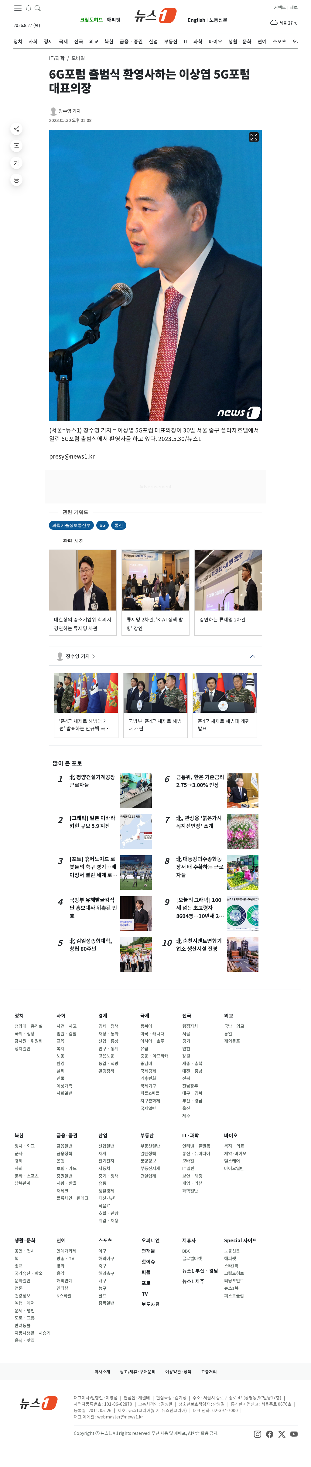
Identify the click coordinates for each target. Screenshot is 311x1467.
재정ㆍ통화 (108, 1034)
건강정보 (22, 1296)
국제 (144, 1016)
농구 (102, 1288)
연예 (61, 1240)
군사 (18, 1153)
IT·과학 (190, 1135)
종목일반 (106, 1303)
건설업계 (148, 1176)
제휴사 (189, 1240)
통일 (228, 1034)
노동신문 (218, 20)
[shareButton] (16, 129)
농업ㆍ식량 (108, 1063)
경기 (186, 1041)
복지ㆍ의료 (234, 1146)
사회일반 (64, 1093)
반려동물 (22, 1325)
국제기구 (148, 1086)
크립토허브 (91, 20)
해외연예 (64, 1281)
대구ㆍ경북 (192, 1093)
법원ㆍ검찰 (66, 1034)
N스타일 (63, 1296)
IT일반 (188, 1168)
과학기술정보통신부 (71, 525)
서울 (186, 1034)
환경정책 (106, 1071)
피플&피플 (149, 1093)
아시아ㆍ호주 (152, 1041)
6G (102, 525)
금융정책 (64, 1153)
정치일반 (22, 1048)
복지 (60, 1048)
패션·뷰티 (107, 1198)
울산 (186, 1108)
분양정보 (148, 1161)
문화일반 (22, 1281)
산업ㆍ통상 (108, 1041)
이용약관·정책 (178, 1371)
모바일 (188, 1161)
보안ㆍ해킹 (192, 1176)
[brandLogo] (155, 14)
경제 (103, 1016)
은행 (60, 1161)
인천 (186, 1048)
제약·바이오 (235, 1153)
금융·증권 (66, 1135)
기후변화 (148, 1078)
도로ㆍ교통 (25, 1318)
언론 (18, 1288)
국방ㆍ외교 (234, 1026)
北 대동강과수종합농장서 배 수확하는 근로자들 (200, 867)
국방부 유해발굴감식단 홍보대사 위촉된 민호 (93, 908)
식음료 (104, 1206)
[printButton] (16, 180)
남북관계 (22, 1183)
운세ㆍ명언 (25, 1311)
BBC (186, 1251)
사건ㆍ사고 (66, 1026)
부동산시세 (150, 1168)
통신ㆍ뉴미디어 (196, 1153)
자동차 (104, 1168)
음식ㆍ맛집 (25, 1340)
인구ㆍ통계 (108, 1048)
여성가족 (64, 1086)
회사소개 (102, 1371)
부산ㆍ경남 (192, 1101)
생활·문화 (25, 1240)
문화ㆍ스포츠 (27, 1176)
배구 (102, 1281)
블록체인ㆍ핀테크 (72, 1198)
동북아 (146, 1026)
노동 (60, 1056)
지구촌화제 (150, 1101)
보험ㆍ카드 (66, 1168)
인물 (60, 1078)
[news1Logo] (38, 1403)
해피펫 (114, 20)
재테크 (62, 1191)
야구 (102, 1251)
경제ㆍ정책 (108, 1026)
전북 (186, 1078)
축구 (102, 1266)
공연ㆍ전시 (25, 1251)
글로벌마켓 (192, 1258)
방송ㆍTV (65, 1258)
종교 (18, 1266)
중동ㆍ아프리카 (154, 1056)
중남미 (146, 1063)
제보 (294, 7)
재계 (102, 1153)
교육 (60, 1041)
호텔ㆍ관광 (108, 1213)
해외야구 (106, 1258)
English (196, 20)
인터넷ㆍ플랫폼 (196, 1146)
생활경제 (106, 1191)
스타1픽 (231, 1266)
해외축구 (106, 1273)
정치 (19, 1016)
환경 (60, 1063)
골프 (102, 1296)
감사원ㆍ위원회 (29, 1041)
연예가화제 (66, 1251)
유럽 (144, 1048)
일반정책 (148, 1153)
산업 (103, 1135)
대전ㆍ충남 (192, 1071)
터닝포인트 (234, 1281)
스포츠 (105, 1240)
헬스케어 (232, 1161)
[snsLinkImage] (257, 1434)
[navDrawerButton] (17, 8)
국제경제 (148, 1071)
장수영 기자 (70, 111)
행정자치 (190, 1026)
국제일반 (148, 1108)
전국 (186, 1016)
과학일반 (190, 1191)
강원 (186, 1056)
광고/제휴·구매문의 (138, 1371)
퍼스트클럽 (234, 1296)
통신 (118, 525)
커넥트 (280, 7)
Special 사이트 (240, 1240)
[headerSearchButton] (38, 7)
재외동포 (232, 1041)
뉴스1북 (231, 1288)
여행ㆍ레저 (25, 1303)
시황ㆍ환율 (66, 1183)
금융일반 (64, 1146)
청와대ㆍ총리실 (29, 1026)
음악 (60, 1273)
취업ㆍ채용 (108, 1220)
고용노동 (106, 1056)
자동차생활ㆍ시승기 (32, 1333)
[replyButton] (16, 146)
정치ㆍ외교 (25, 1146)
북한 (19, 1135)
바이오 (231, 1135)
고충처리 (209, 1371)
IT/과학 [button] (57, 58)
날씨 (60, 1071)
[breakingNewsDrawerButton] (29, 7)
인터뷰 (62, 1288)
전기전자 (106, 1161)
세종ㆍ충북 (192, 1063)
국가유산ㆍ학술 (29, 1273)
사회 (61, 1016)
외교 (228, 1016)
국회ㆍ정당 (25, 1034)
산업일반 (106, 1146)
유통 (102, 1183)
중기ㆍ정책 (108, 1176)
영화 (60, 1266)
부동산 (147, 1135)
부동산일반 (150, 1146)
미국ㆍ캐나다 (152, 1034)
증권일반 (64, 1176)
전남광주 (190, 1086)
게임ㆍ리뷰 (192, 1183)
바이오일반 (234, 1168)
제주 (186, 1116)
